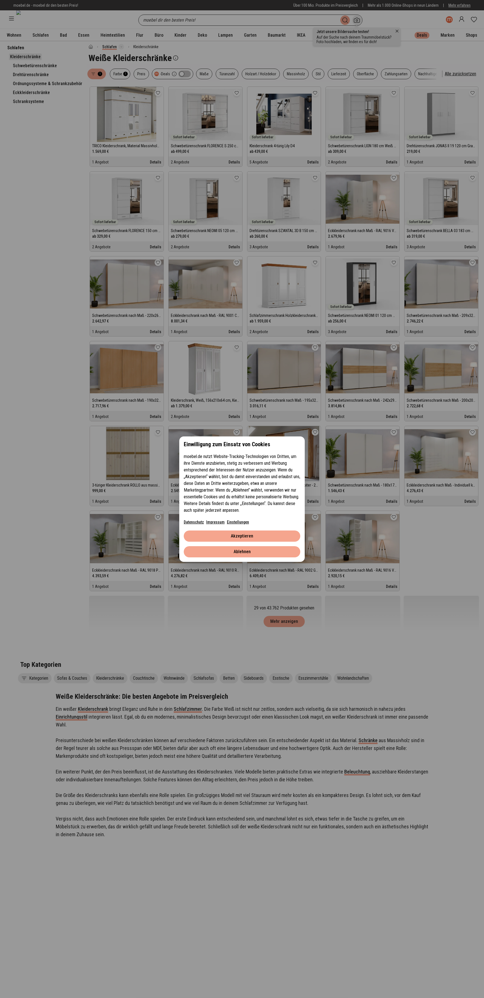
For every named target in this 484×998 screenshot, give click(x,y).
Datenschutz (194, 522)
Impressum (215, 522)
